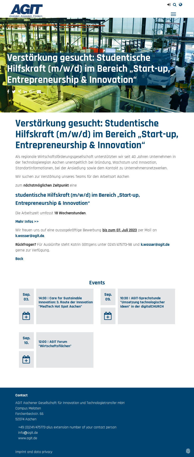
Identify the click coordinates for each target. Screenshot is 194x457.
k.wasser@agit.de (29, 235)
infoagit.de (26, 432)
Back (19, 258)
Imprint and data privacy (33, 451)
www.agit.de (26, 438)
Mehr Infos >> (27, 221)
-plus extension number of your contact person (80, 427)
